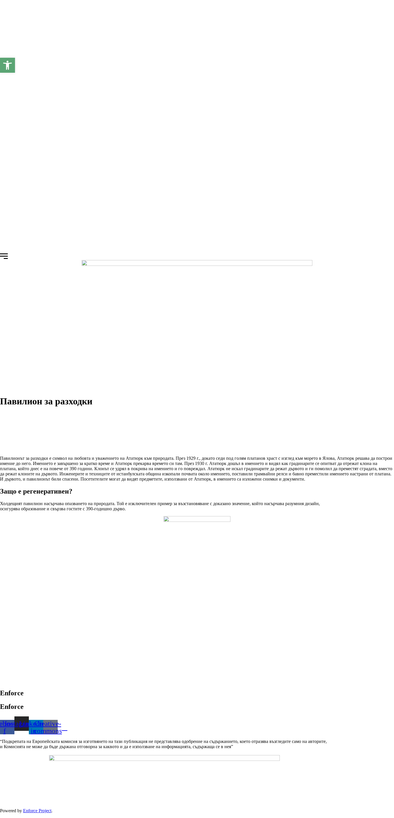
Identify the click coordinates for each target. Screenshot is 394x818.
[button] (7, 65)
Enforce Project (37, 810)
